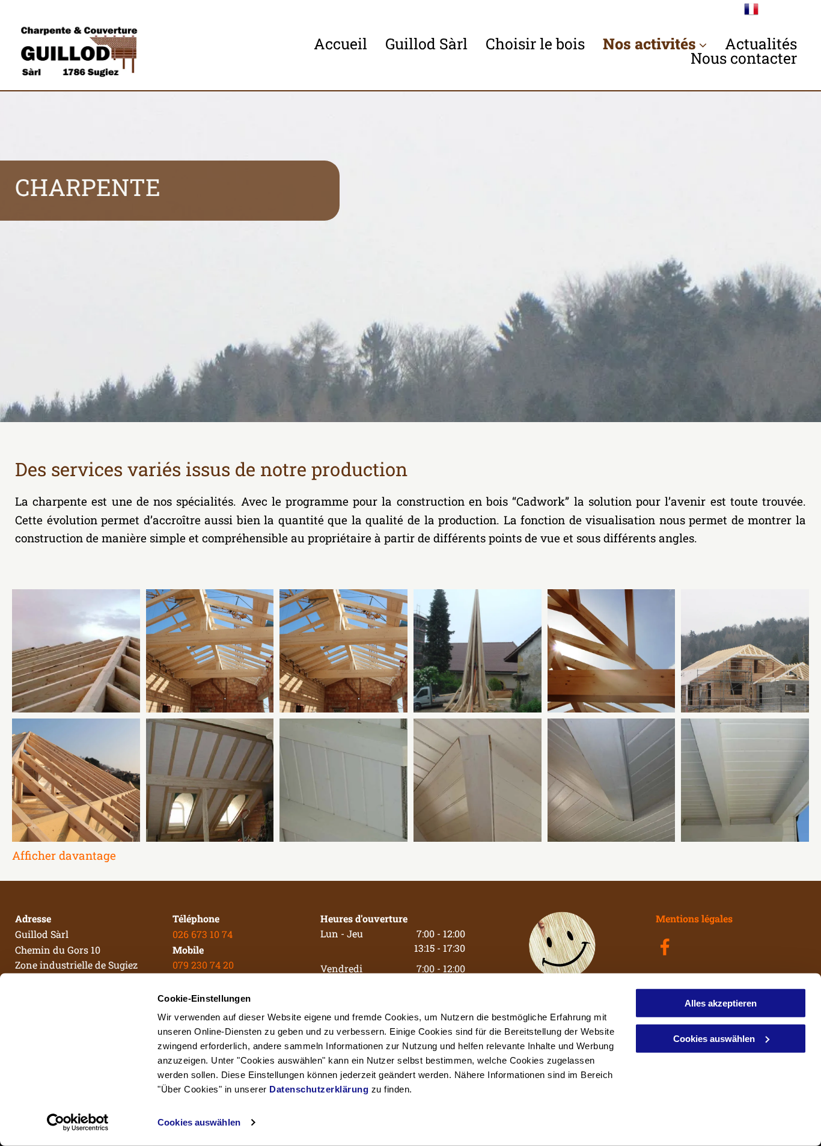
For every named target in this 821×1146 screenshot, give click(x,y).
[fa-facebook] (665, 952)
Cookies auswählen (198, 1122)
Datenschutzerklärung (318, 1089)
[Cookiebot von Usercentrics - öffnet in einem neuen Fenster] (77, 1123)
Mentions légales (694, 918)
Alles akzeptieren (721, 1003)
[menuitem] (340, 44)
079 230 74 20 (203, 964)
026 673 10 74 (202, 934)
